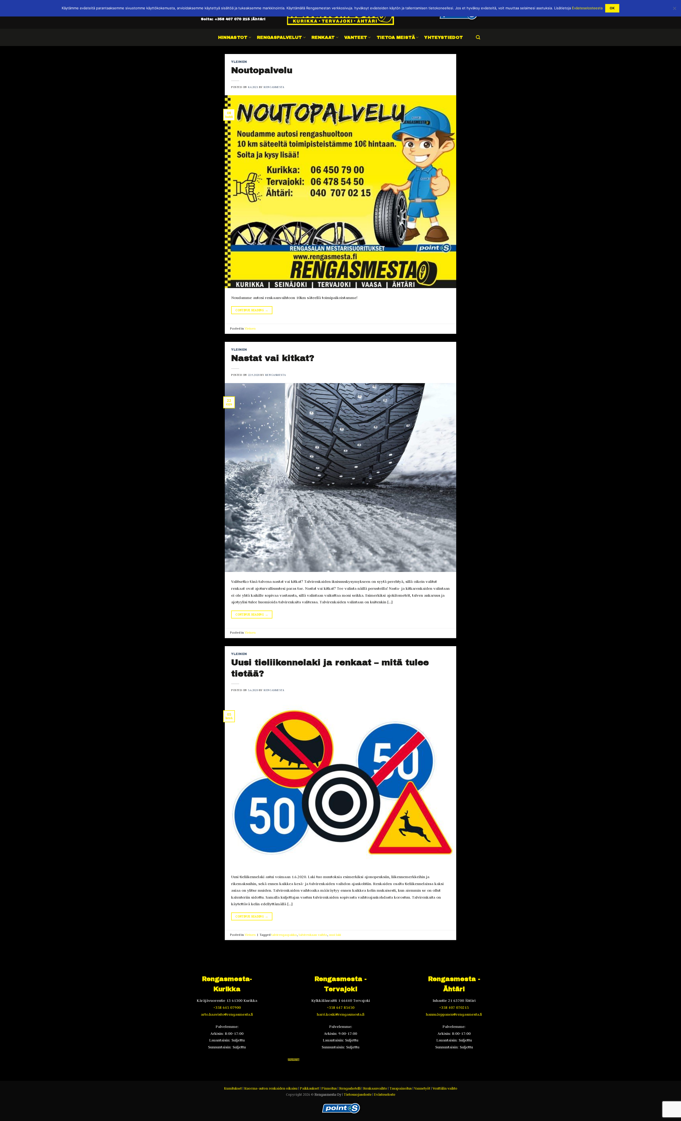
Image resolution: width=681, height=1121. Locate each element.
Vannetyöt (422, 1088)
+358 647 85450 (340, 1007)
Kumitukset (233, 1088)
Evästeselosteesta (587, 8)
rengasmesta (274, 87)
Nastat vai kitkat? (272, 358)
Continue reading (251, 310)
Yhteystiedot (443, 37)
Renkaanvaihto (375, 1088)
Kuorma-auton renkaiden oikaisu (270, 1088)
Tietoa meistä (396, 37)
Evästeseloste (384, 1094)
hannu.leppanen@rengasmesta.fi (454, 1014)
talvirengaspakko (284, 935)
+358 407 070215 (454, 1007)
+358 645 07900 (227, 1007)
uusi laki (335, 935)
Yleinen (239, 61)
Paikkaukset (309, 1088)
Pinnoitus (329, 1088)
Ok (612, 8)
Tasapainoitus (400, 1088)
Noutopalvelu (261, 70)
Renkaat (323, 37)
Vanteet (355, 37)
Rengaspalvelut (279, 37)
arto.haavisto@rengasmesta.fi (227, 1014)
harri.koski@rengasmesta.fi (340, 1014)
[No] (674, 10)
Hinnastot (233, 37)
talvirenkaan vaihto (313, 935)
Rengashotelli (350, 1088)
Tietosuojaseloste (358, 1094)
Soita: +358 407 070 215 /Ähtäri (233, 19)
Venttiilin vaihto (445, 1088)
